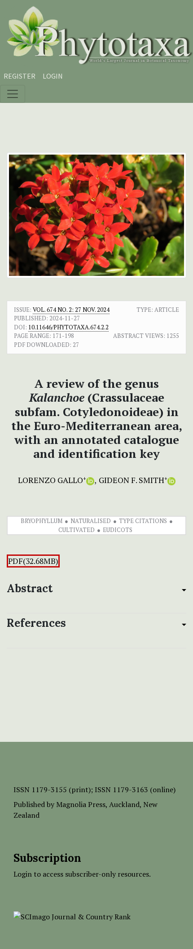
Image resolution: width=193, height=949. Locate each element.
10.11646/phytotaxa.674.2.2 (68, 327)
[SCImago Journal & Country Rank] (72, 916)
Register (19, 75)
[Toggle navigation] (12, 94)
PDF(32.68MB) (33, 561)
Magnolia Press (80, 804)
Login (53, 75)
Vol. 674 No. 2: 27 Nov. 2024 (71, 310)
